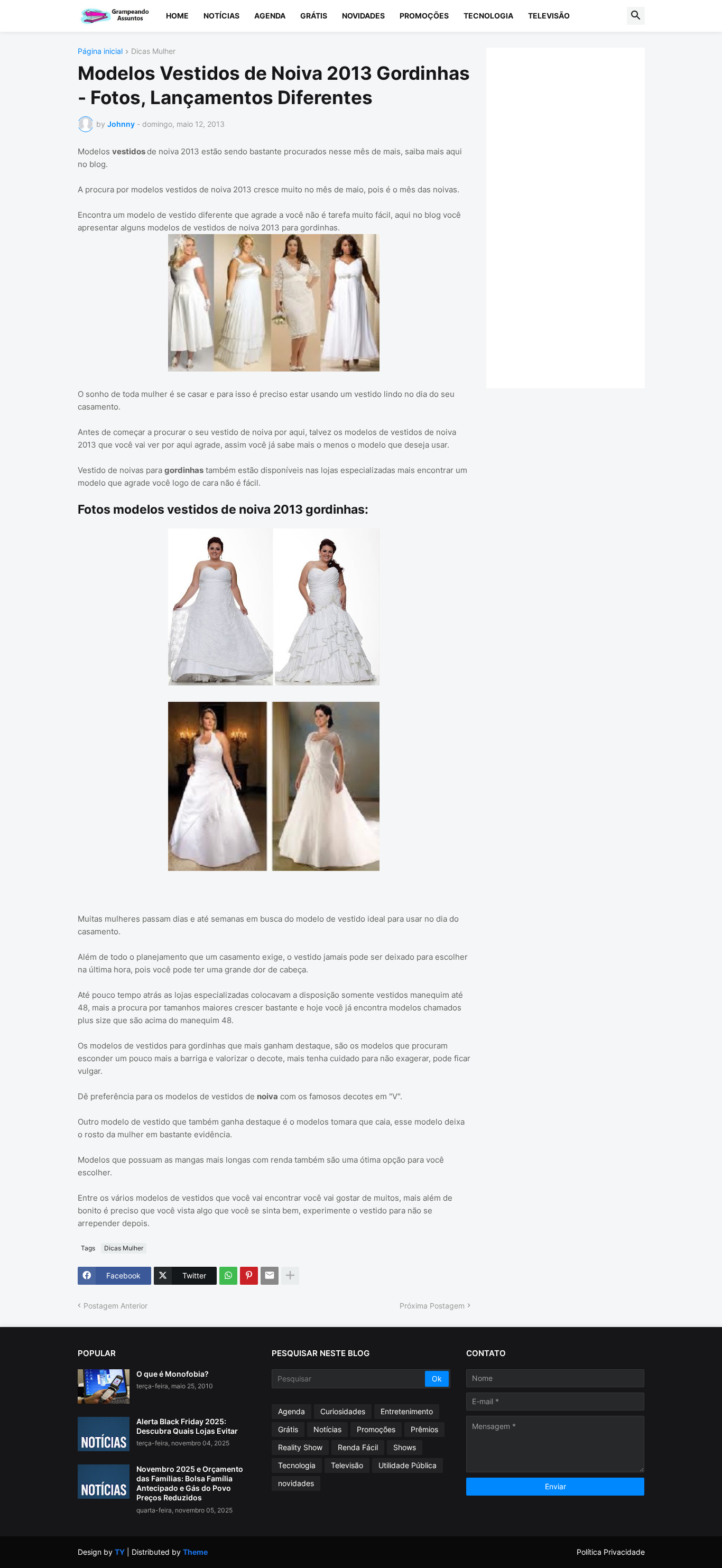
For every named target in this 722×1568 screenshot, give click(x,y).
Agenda (269, 15)
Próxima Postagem (432, 1305)
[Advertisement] (576, 216)
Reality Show (300, 1447)
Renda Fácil (358, 1447)
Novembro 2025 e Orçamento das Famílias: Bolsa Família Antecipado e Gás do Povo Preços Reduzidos (189, 1483)
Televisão (549, 15)
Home (177, 15)
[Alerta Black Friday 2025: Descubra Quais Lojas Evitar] (103, 1434)
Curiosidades (342, 1411)
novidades (296, 1483)
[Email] (270, 1276)
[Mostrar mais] (290, 1276)
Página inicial (100, 51)
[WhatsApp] (228, 1276)
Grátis (313, 15)
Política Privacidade (611, 1551)
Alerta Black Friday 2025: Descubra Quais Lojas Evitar (187, 1426)
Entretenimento (407, 1411)
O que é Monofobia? (172, 1373)
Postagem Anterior (115, 1305)
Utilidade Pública (407, 1465)
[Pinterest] (249, 1276)
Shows (404, 1447)
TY (120, 1551)
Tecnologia (488, 15)
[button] (636, 16)
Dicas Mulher (153, 51)
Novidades (363, 15)
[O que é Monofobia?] (103, 1386)
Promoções (424, 15)
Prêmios (424, 1429)
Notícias (221, 15)
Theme (195, 1551)
